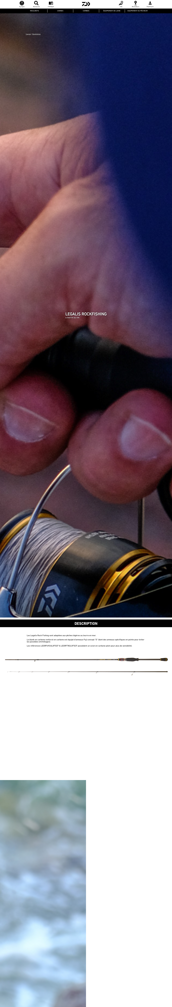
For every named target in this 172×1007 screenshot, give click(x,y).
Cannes (28, 34)
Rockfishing (36, 34)
